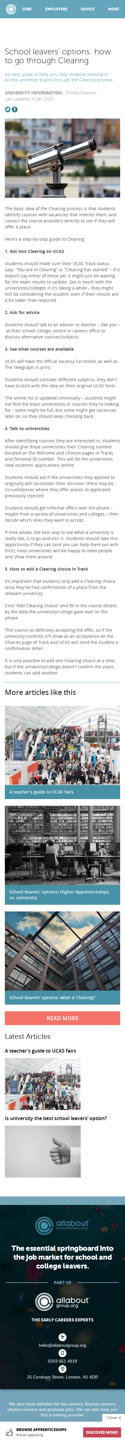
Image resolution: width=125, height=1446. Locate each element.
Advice (87, 9)
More (113, 9)
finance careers (100, 1403)
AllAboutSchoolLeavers (11, 9)
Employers (56, 9)
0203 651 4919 (62, 1361)
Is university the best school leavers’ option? (56, 1119)
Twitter (8, 109)
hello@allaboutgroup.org (62, 1345)
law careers (72, 1403)
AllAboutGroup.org (62, 1302)
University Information (33, 93)
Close (112, 1417)
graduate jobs (60, 1409)
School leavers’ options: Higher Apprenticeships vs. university (59, 894)
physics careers (23, 1409)
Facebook (15, 109)
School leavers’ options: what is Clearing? (52, 997)
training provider (67, 1414)
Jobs (27, 9)
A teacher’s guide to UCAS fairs (41, 792)
